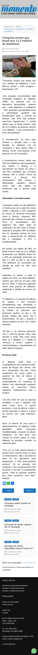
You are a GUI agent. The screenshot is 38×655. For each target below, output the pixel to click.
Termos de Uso (7, 604)
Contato (5, 613)
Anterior (9, 490)
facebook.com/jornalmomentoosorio (15, 585)
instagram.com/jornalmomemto (13, 588)
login (19, 567)
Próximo (28, 490)
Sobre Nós (6, 610)
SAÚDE (26, 51)
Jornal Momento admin (11, 49)
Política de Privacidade (10, 602)
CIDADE (7, 499)
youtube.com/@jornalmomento (13, 591)
